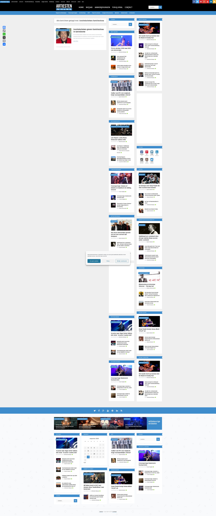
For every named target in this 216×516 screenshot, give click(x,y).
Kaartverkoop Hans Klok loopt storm (133, 427)
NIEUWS (89, 7)
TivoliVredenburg (29, 1)
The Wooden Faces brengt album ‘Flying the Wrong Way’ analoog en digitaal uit (152, 294)
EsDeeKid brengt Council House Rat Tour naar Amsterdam (151, 65)
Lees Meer (75, 41)
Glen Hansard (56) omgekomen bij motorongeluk (121, 58)
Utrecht (63, 1)
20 (94, 454)
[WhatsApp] (4, 34)
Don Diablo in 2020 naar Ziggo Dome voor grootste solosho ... (110, 427)
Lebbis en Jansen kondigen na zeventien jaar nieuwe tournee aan (97, 497)
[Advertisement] (121, 288)
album (68, 1)
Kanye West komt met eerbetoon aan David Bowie (65, 427)
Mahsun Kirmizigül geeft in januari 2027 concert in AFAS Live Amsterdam (152, 74)
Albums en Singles (144, 273)
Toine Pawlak (122, 191)
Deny (108, 261)
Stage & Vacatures (107, 13)
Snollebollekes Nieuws (62, 30)
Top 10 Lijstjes (96, 13)
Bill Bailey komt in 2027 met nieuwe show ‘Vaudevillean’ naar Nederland (94, 487)
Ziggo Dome (45, 1)
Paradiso (37, 1)
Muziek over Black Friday (151, 209)
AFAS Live (73, 1)
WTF (89, 13)
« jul (85, 462)
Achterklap (82, 13)
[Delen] (4, 44)
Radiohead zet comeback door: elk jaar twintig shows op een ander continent (124, 244)
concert (21, 1)
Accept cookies (94, 261)
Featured (113, 367)
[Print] (4, 41)
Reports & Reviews (61, 13)
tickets (57, 1)
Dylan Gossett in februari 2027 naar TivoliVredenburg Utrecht (152, 45)
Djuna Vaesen (122, 96)
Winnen (117, 13)
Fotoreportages (72, 13)
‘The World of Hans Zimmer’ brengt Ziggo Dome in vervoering (124, 205)
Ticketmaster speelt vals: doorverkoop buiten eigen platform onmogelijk (152, 257)
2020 (79, 1)
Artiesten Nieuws (122, 52)
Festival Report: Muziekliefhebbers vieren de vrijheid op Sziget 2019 (124, 158)
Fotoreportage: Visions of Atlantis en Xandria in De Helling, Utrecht (121, 188)
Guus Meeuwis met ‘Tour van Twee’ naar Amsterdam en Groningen (152, 248)
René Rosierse (122, 141)
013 (83, 1)
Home (101, 511)
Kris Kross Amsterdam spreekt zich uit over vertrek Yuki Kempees (121, 234)
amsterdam (14, 1)
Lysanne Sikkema (123, 161)
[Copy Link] (4, 30)
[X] (4, 37)
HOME (81, 7)
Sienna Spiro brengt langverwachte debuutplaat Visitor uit (152, 339)
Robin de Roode (122, 113)
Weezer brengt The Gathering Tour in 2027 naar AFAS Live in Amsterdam (152, 83)
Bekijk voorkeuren (122, 261)
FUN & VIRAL (117, 7)
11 (88, 451)
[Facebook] (4, 27)
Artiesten (132, 13)
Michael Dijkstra (82, 424)
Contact (114, 511)
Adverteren (124, 13)
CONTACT (128, 7)
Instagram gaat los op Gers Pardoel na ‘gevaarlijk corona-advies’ (124, 110)
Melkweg (51, 1)
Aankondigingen (115, 37)
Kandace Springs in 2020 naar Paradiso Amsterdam (87, 427)
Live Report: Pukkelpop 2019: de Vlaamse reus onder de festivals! (123, 147)
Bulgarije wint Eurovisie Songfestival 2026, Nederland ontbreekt (123, 343)
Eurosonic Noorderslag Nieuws (119, 126)
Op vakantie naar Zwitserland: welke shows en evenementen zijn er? (69, 485)
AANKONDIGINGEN (102, 7)
